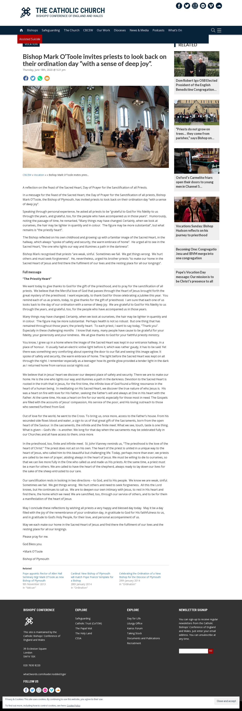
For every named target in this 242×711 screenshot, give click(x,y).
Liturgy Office (134, 623)
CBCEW (88, 30)
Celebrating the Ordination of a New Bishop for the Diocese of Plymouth (140, 575)
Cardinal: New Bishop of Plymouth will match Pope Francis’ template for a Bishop (92, 577)
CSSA (78, 638)
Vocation (39, 175)
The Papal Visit (83, 628)
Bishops (32, 30)
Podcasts (158, 30)
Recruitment (134, 643)
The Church (71, 30)
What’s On (175, 30)
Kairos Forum (135, 628)
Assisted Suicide (29, 39)
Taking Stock (134, 633)
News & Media (139, 30)
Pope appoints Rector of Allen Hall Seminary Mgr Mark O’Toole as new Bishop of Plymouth (43, 577)
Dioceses (120, 30)
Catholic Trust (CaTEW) (88, 623)
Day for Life (134, 618)
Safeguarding (51, 30)
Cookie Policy (73, 705)
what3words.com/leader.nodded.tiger (44, 674)
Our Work (103, 30)
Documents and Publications (143, 638)
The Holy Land (83, 633)
